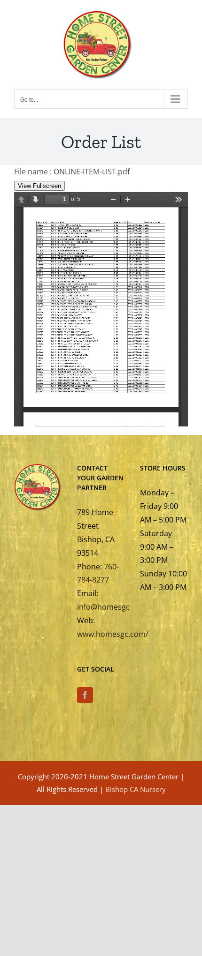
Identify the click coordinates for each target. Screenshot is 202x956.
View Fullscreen (39, 185)
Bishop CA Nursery (135, 789)
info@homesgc (103, 607)
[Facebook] (85, 695)
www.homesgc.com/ (112, 634)
